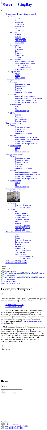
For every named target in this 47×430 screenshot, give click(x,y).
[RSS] (21, 273)
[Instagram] (14, 273)
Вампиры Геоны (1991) (14, 305)
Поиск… (4, 269)
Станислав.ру (15, 424)
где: (2, 390)
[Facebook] (5, 273)
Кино (3, 283)
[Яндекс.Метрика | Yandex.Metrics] (14, 426)
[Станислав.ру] (16, 4)
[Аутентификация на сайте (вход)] (8, 281)
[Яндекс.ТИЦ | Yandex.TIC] (12, 428)
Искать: (4, 386)
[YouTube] (31, 273)
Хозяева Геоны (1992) (13, 307)
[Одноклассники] (8, 275)
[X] (25, 273)
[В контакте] (40, 273)
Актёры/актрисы (13, 283)
